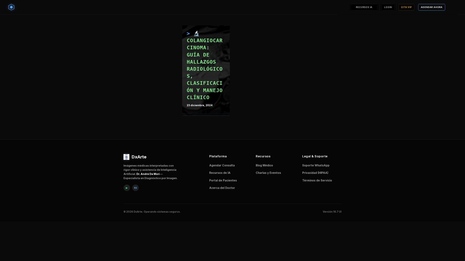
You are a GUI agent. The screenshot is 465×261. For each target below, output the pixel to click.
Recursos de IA (220, 173)
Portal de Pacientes (223, 180)
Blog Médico (264, 165)
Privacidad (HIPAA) (315, 173)
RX (135, 188)
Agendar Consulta (222, 165)
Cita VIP (406, 7)
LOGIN (388, 7)
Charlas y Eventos (268, 173)
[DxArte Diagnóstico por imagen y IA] (12, 7)
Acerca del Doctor (222, 188)
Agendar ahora (431, 7)
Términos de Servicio (317, 180)
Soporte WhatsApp (315, 165)
